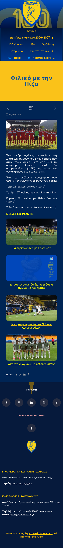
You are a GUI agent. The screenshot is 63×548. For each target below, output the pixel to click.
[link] (32, 14)
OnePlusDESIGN (41, 533)
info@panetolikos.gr (22, 514)
